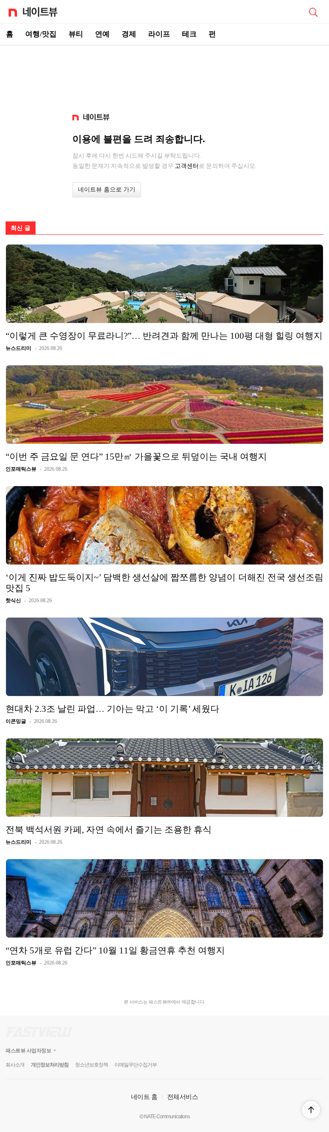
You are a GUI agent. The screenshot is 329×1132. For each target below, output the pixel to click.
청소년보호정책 (91, 1065)
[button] (311, 1109)
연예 (102, 34)
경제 (129, 34)
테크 (189, 34)
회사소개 (15, 1065)
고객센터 (187, 165)
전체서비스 (182, 1096)
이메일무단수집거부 (135, 1065)
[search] (313, 11)
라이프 (159, 34)
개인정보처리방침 (50, 1065)
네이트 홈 (144, 1096)
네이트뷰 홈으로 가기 (106, 189)
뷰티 (76, 34)
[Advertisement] (164, 75)
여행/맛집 (41, 34)
